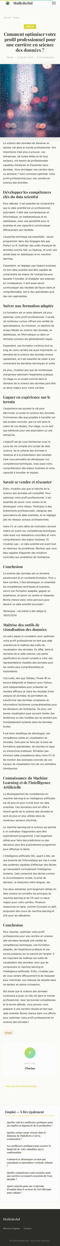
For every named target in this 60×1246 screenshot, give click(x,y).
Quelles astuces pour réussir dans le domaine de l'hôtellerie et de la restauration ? (26, 1136)
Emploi (16, 17)
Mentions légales (11, 1228)
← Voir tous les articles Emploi (20, 1086)
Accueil (7, 17)
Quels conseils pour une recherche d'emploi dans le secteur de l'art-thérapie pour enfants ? (29, 1189)
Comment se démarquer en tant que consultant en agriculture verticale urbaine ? (30, 1162)
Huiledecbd (23, 3)
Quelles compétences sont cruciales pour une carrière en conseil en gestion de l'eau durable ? (29, 1176)
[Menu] (54, 3)
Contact (28, 1228)
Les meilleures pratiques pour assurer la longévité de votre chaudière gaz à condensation (29, 1149)
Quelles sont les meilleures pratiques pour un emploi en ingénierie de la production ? (30, 1124)
